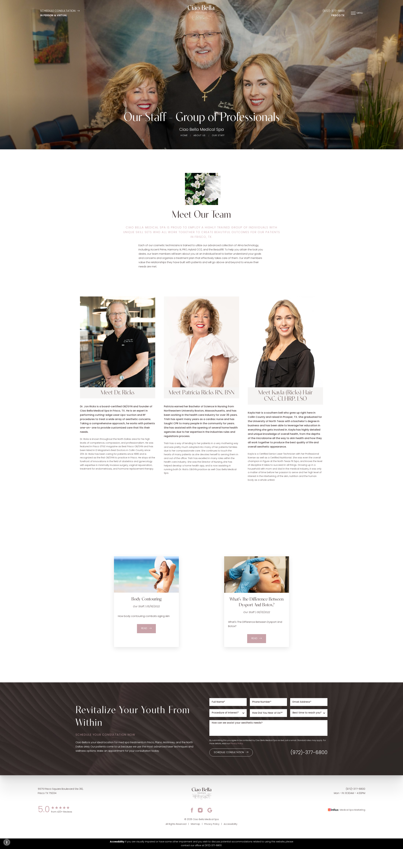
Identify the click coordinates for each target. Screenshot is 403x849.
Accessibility (230, 824)
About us (199, 135)
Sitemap (195, 824)
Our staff (218, 135)
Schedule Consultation (57, 11)
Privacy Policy (236, 744)
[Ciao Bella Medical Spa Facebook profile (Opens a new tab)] (192, 810)
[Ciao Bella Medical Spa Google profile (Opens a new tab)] (209, 810)
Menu (360, 13)
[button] (6, 842)
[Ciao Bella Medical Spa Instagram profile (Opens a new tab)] (200, 810)
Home (184, 135)
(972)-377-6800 (334, 11)
